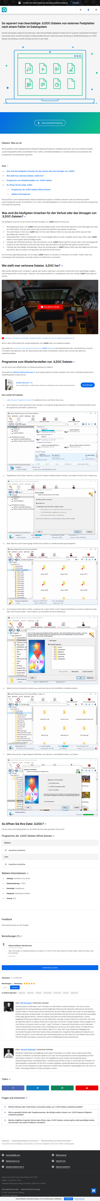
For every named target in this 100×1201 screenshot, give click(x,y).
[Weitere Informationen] (27, 873)
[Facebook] (13, 1087)
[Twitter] (37, 1087)
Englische (21, 993)
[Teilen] (9, 1079)
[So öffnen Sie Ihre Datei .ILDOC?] (45, 824)
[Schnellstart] (96, 10)
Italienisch (74, 993)
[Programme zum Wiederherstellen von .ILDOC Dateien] (73, 362)
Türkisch (66, 993)
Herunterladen (88, 385)
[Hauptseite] (4, 9)
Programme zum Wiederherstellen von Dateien (33, 348)
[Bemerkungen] (21, 936)
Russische (57, 993)
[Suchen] (80, 10)
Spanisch (30, 993)
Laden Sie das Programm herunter (19, 400)
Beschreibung (79, 1199)
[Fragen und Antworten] (26, 1098)
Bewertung (18, 983)
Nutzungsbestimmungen (10, 1189)
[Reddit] (87, 1087)
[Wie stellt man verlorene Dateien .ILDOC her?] (61, 266)
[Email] (62, 1087)
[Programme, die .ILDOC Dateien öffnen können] (53, 836)
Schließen (68, 1199)
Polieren (38, 993)
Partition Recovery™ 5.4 (24, 383)
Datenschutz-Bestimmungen (30, 1189)
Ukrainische (47, 993)
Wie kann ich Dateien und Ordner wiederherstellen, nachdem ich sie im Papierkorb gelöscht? (38, 338)
